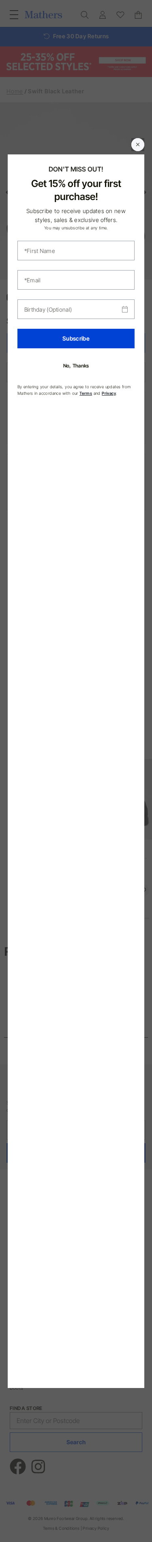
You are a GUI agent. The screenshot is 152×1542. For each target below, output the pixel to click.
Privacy (109, 393)
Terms (85, 393)
